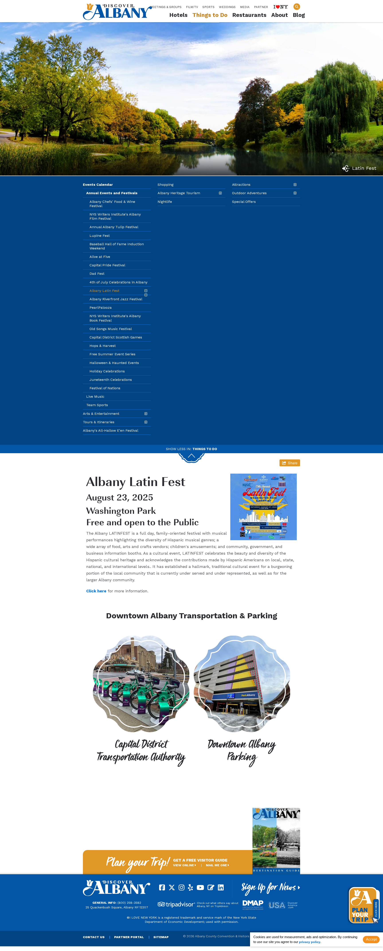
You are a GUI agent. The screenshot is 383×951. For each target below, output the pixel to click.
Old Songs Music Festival (111, 329)
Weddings (227, 7)
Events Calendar (98, 184)
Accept (371, 939)
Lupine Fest (100, 235)
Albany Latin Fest (104, 291)
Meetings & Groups (166, 7)
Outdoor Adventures (249, 193)
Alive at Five (100, 257)
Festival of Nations (105, 388)
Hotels (178, 15)
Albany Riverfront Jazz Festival (116, 299)
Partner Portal (129, 937)
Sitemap (161, 937)
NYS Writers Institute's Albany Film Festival (115, 216)
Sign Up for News (270, 889)
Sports (208, 7)
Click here (96, 591)
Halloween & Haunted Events (114, 363)
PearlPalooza (101, 307)
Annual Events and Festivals (111, 193)
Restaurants (249, 15)
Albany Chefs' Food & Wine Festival (112, 204)
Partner (261, 7)
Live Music (95, 396)
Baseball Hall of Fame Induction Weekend (117, 246)
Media (245, 7)
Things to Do (209, 15)
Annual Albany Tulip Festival (114, 227)
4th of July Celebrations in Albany (118, 282)
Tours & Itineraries (98, 422)
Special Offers (244, 202)
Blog (299, 15)
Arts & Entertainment (101, 413)
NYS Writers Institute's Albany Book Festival (115, 318)
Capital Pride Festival (107, 265)
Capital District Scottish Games (116, 337)
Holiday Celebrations (107, 371)
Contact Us (94, 937)
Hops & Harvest (103, 346)
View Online (184, 865)
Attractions (241, 184)
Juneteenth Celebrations (111, 380)
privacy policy (309, 942)
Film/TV (192, 7)
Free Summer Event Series (112, 354)
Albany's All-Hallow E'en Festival (110, 430)
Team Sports (97, 405)
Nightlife (165, 202)
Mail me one (217, 865)
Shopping (166, 184)
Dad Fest (97, 273)
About (279, 15)
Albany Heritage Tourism (179, 193)
